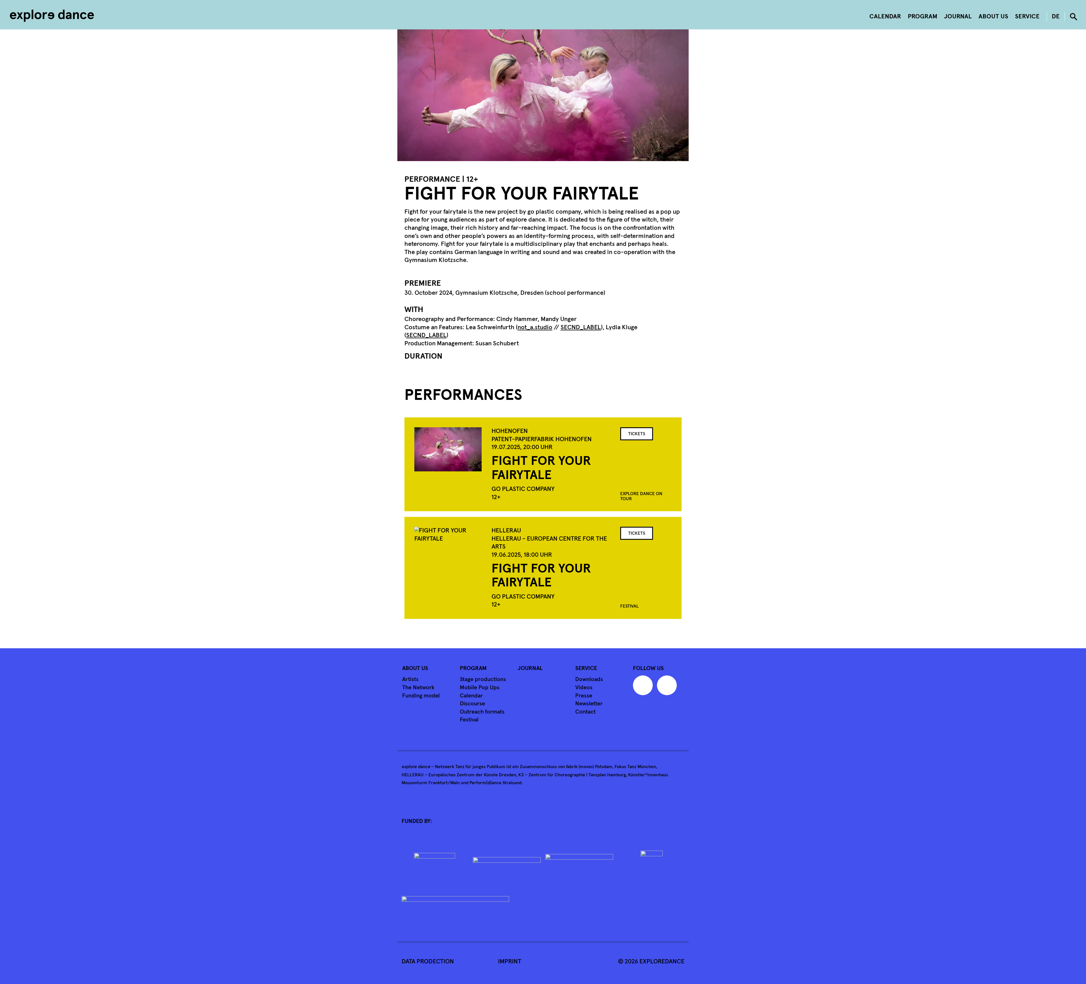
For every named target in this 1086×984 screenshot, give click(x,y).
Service (1027, 17)
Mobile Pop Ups (479, 687)
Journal (958, 17)
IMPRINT (509, 962)
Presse (583, 696)
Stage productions (483, 679)
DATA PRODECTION (428, 962)
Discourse (472, 703)
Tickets (636, 434)
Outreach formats (482, 712)
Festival (469, 720)
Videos (583, 687)
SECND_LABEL (581, 327)
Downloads (589, 679)
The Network (418, 687)
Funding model (421, 696)
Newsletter (589, 703)
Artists (410, 679)
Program (922, 17)
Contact (585, 712)
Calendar (885, 17)
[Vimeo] (644, 687)
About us (993, 17)
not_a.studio (535, 327)
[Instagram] (668, 687)
